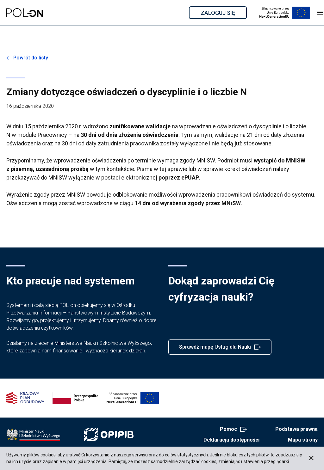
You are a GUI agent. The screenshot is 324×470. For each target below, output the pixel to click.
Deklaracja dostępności (231, 440)
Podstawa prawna (296, 429)
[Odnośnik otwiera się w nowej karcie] (33, 434)
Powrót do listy (30, 58)
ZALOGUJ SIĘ (223, 13)
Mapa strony (303, 440)
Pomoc (231, 429)
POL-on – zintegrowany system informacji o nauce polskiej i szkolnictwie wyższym (24, 12)
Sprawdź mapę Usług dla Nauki (215, 349)
